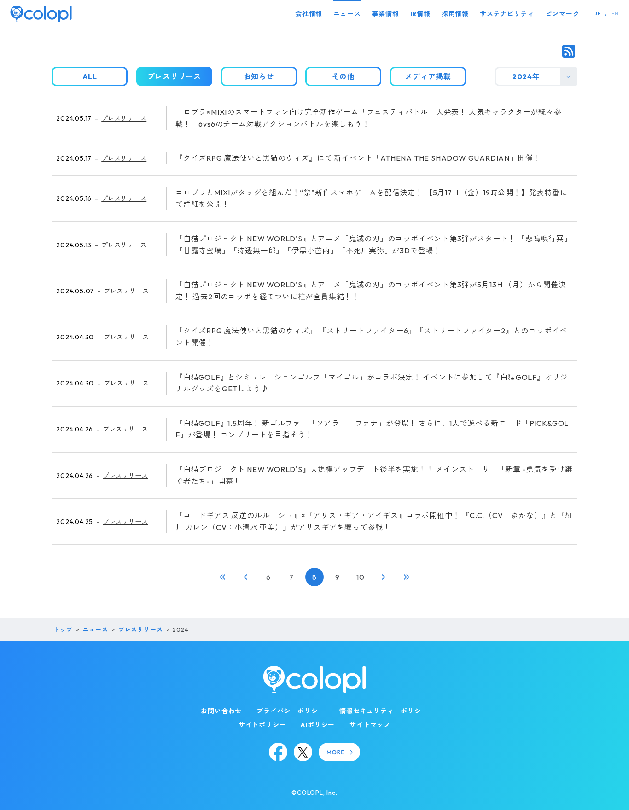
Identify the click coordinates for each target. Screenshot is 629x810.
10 (360, 577)
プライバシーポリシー (290, 711)
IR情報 (420, 14)
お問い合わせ (221, 711)
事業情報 (385, 14)
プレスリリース (123, 118)
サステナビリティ (507, 14)
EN (615, 14)
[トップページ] (41, 14)
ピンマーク (562, 14)
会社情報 (308, 14)
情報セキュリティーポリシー (383, 711)
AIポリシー (318, 725)
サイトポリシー (262, 725)
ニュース (347, 14)
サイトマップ (369, 725)
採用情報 (455, 14)
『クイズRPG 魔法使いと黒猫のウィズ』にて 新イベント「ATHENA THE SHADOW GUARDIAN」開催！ (358, 158)
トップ (62, 629)
